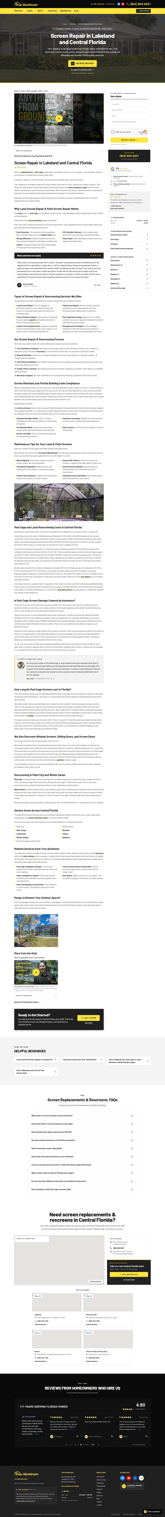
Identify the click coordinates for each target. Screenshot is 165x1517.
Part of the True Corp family (52, 1514)
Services (18, 11)
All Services (100, 1477)
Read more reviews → (117, 208)
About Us (100, 1495)
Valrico (65, 834)
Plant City (18, 779)
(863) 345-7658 (94, 1321)
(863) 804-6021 (129, 155)
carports (32, 320)
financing (40, 351)
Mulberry (66, 837)
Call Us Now (90, 1018)
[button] (59, 118)
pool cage (39, 172)
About (40, 11)
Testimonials (101, 1486)
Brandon (66, 830)
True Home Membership (47, 453)
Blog (76, 11)
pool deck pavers (65, 590)
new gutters (85, 577)
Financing (52, 11)
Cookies (140, 1514)
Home (65, 24)
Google (99, 285)
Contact (99, 1505)
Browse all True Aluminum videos (26, 1002)
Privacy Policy (115, 1514)
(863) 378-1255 (42, 1358)
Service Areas (101, 1480)
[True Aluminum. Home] (26, 4)
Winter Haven (19, 790)
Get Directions (128, 1280)
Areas (30, 11)
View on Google (95, 1281)
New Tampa (21, 830)
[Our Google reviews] (141, 1478)
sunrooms (99, 853)
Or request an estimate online (81, 70)
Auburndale (21, 834)
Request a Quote (128, 140)
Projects (99, 1489)
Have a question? (154, 1512)
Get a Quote (144, 11)
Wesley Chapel (22, 837)
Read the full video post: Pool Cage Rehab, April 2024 (33, 156)
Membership (65, 11)
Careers (99, 1502)
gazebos (60, 760)
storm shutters (29, 856)
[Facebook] (118, 4)
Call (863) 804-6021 (130, 1274)
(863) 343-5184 (42, 1321)
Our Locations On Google (70, 1486)
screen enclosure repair (77, 187)
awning (30, 716)
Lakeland (24, 172)
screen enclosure (35, 220)
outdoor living (46, 235)
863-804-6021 (23, 1479)
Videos (99, 1492)
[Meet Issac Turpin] (21, 665)
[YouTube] (122, 4)
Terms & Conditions (129, 1514)
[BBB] (135, 1478)
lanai (31, 172)
